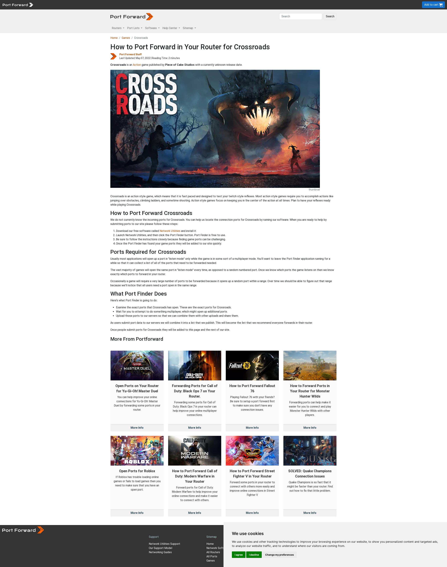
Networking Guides (160, 552)
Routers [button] (117, 28)
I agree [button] (239, 554)
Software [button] (151, 28)
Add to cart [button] (431, 4)
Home (114, 38)
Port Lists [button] (133, 28)
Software (77, 4)
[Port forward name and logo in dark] (131, 16)
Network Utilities (170, 231)
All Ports (211, 556)
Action (137, 64)
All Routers (213, 552)
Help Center (92, 4)
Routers (48, 4)
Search (330, 16)
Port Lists (62, 4)
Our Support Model (160, 548)
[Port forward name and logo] (17, 4)
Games (126, 38)
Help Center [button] (170, 28)
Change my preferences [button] (279, 554)
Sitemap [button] (188, 28)
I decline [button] (254, 554)
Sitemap (108, 4)
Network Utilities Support (164, 543)
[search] (118, 4)
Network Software (217, 548)
